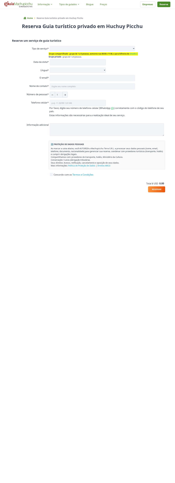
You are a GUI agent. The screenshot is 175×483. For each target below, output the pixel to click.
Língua (44, 70)
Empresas (147, 4)
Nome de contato (39, 86)
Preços (103, 4)
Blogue (89, 4)
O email (44, 77)
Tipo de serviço (40, 48)
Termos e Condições (82, 174)
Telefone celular (40, 102)
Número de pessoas (38, 94)
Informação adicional (38, 124)
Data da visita (41, 61)
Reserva (164, 4)
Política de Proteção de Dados (81, 165)
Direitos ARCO (103, 165)
